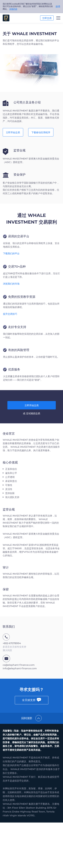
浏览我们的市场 (11, 283)
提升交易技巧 (10, 313)
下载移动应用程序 (40, 132)
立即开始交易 (13, 132)
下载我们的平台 (11, 253)
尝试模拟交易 (33, 413)
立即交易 (47, 18)
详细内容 (13, 9)
